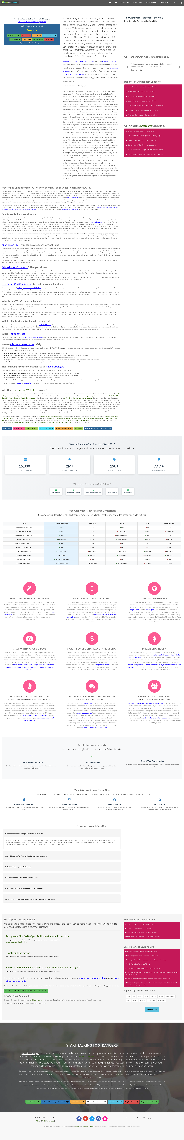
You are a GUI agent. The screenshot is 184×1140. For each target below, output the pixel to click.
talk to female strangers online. (51, 416)
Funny (135, 1000)
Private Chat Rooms (46, 428)
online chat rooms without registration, (38, 422)
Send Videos (7, 428)
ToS (43, 1121)
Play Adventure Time (148, 1102)
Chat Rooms (151, 2)
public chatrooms (87, 1056)
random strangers (54, 366)
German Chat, (69, 418)
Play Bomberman (131, 1102)
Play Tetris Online (115, 1102)
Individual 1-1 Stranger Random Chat (54, 1102)
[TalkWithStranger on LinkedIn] (92, 1118)
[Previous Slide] (127, 70)
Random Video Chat (91, 428)
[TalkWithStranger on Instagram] (98, 1118)
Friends (153, 996)
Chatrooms (25, 36)
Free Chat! (26, 39)
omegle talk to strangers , (16, 422)
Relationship (170, 996)
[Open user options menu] (111, 2)
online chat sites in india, (152, 718)
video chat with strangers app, (62, 422)
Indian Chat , (78, 418)
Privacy (38, 1121)
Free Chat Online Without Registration (32, 22)
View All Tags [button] (152, 1009)
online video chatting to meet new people (78, 398)
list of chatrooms (73, 198)
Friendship (161, 1000)
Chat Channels (86, 703)
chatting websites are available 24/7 (29, 288)
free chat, (33, 209)
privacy (77, 1126)
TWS (128, 1000)
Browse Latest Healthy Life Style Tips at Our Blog (25, 991)
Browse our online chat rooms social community (145, 703)
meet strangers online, (105, 207)
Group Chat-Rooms (49, 36)
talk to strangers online (74, 74)
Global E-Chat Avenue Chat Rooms (95, 728)
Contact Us (50, 1121)
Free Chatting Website (23, 390)
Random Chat (37, 39)
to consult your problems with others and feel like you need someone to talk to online (154, 664)
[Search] (181, 3)
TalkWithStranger (45, 325)
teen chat (75, 209)
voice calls (27, 383)
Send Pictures (19, 428)
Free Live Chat (106, 428)
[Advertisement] (92, 10)
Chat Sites (137, 2)
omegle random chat (102, 665)
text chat (19, 383)
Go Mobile (78, 428)
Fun (134, 996)
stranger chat (18, 333)
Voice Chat (36, 36)
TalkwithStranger (70, 61)
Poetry (142, 1000)
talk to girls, (150, 610)
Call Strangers (15, 39)
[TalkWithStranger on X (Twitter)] (85, 1118)
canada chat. (165, 718)
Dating (161, 996)
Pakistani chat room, (89, 418)
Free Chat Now (32, 1102)
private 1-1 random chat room (33, 337)
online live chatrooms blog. (92, 978)
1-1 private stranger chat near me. (76, 420)
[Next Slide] (179, 70)
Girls (146, 996)
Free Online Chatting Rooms (16, 284)
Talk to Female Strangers (15, 267)
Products (125, 2)
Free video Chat (77, 1102)
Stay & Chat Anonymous (64, 428)
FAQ (174, 2)
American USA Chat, (103, 418)
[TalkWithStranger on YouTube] (105, 1118)
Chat (140, 996)
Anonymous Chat (11, 244)
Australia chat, (50, 418)
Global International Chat (95, 1102)
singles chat (134, 610)
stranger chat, (67, 209)
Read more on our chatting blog (16, 942)
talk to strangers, (24, 209)
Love (128, 996)
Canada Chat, (59, 418)
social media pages (96, 222)
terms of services (88, 1126)
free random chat (109, 61)
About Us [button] (164, 2)
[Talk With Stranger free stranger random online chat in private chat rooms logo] (10, 2)
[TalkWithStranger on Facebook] (79, 1118)
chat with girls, (14, 209)
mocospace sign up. (84, 713)
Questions (151, 1000)
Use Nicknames (32, 428)
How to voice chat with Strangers (35, 715)
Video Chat (48, 39)
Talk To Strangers (13, 36)
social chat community (37, 1000)
